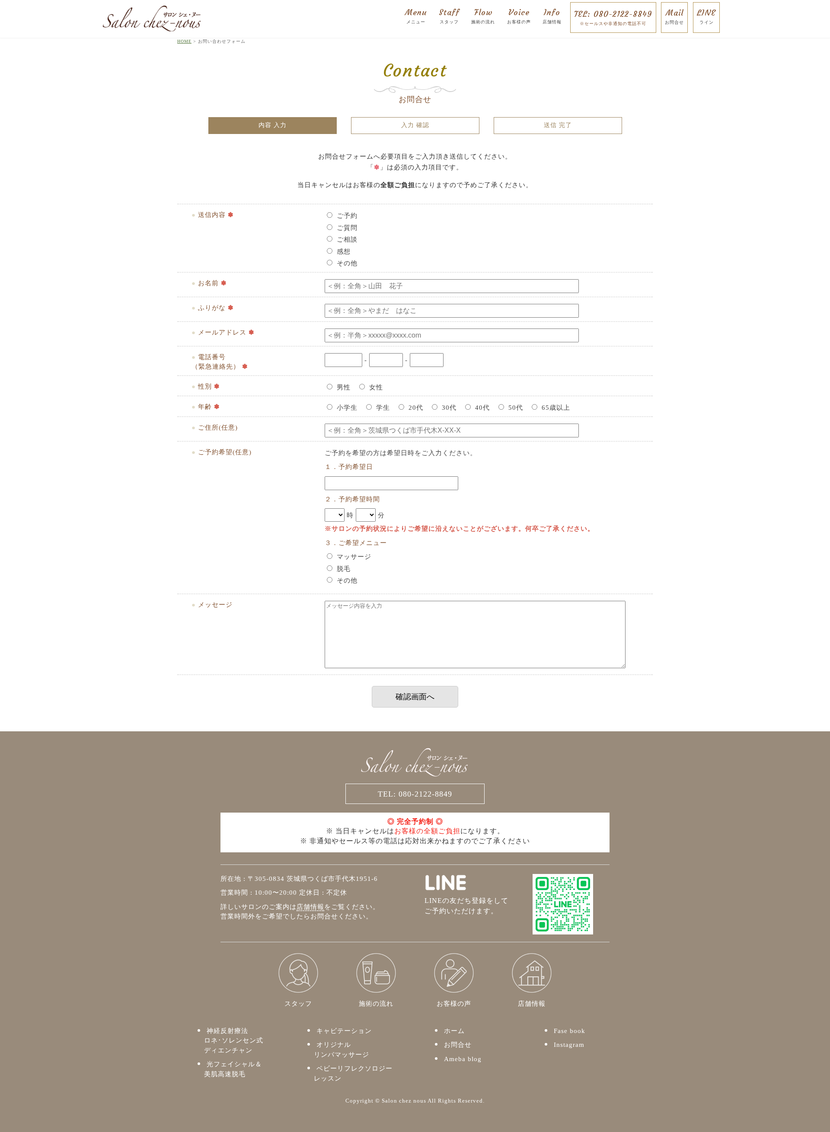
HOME (184, 41)
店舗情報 (310, 906)
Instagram (569, 1044)
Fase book (569, 1030)
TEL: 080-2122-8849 (613, 17)
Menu (416, 15)
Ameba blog (463, 1058)
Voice (519, 15)
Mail (674, 16)
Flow (483, 15)
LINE (706, 16)
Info (552, 15)
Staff (449, 15)
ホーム (454, 1030)
